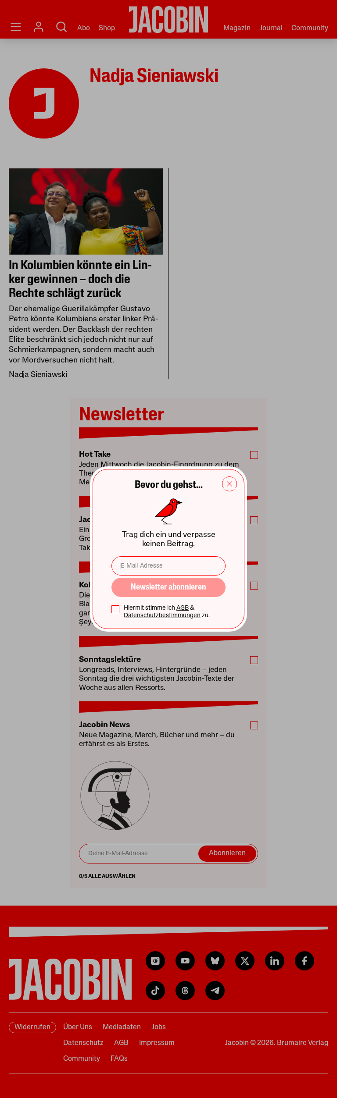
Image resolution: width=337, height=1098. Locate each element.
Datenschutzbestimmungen (162, 615)
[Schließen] (229, 483)
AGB (182, 608)
